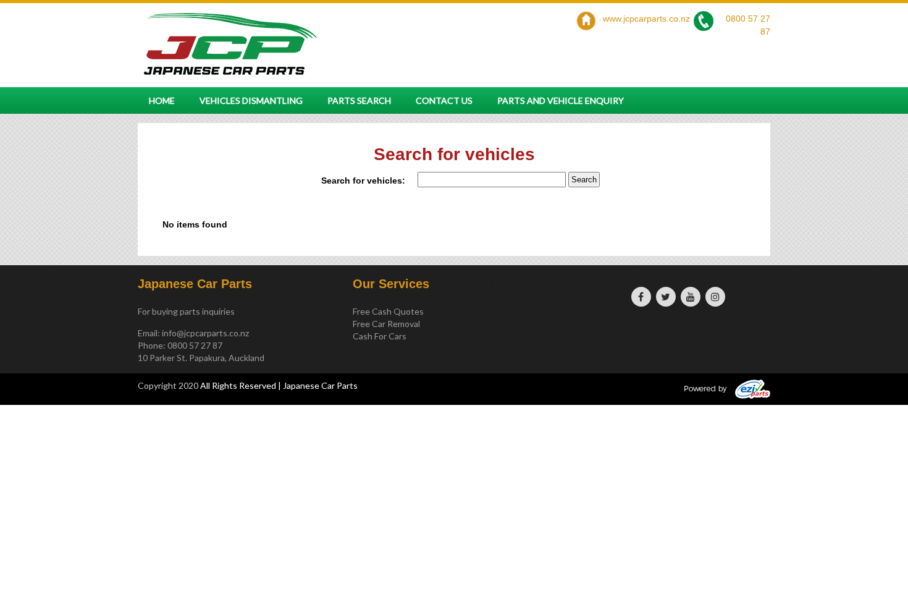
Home (162, 100)
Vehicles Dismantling (251, 100)
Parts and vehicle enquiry (560, 100)
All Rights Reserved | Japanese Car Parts (279, 385)
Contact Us (444, 100)
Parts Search (359, 100)
